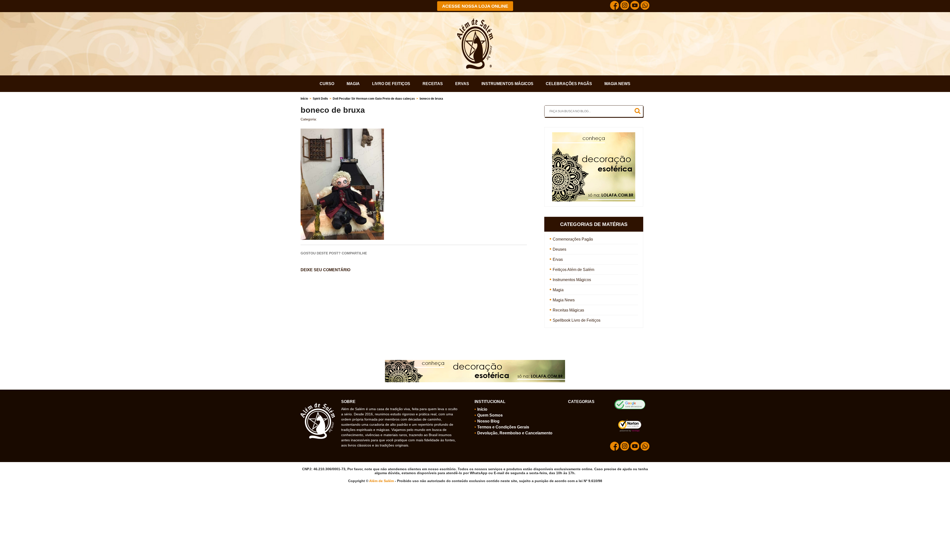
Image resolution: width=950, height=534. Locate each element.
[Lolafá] (593, 134)
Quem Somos (490, 415)
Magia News (617, 84)
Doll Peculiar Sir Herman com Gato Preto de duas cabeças (374, 98)
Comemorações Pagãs (573, 239)
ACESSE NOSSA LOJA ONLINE (475, 6)
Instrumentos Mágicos (507, 84)
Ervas (462, 84)
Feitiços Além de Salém (573, 269)
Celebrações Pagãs (569, 84)
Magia (353, 84)
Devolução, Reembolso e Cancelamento (514, 433)
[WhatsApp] (645, 6)
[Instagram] (624, 6)
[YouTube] (634, 6)
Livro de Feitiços (391, 84)
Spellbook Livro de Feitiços (576, 320)
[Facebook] (614, 6)
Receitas (433, 84)
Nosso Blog (488, 421)
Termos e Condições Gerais (503, 427)
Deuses (559, 249)
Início (304, 98)
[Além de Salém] (475, 20)
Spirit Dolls (320, 98)
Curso (327, 84)
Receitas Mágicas (568, 310)
